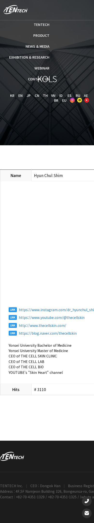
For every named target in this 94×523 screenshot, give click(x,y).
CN (37, 95)
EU (64, 100)
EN (20, 95)
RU (78, 95)
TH (45, 95)
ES (69, 95)
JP (29, 95)
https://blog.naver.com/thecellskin (48, 333)
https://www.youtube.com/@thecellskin (52, 317)
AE (86, 95)
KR (12, 95)
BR (56, 100)
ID (60, 95)
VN (53, 95)
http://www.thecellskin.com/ (42, 325)
